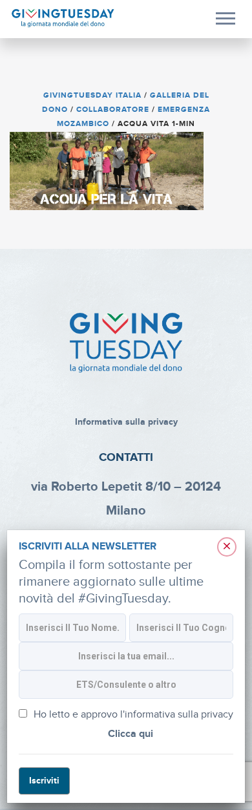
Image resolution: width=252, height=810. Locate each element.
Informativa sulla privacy (126, 421)
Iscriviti (44, 780)
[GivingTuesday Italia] (63, 18)
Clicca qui (130, 734)
